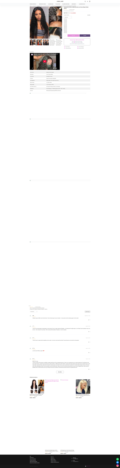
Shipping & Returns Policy (55, 462)
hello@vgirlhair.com (75, 461)
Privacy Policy (53, 459)
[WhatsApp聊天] (117, 459)
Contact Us (52, 458)
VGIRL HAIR (60, 1)
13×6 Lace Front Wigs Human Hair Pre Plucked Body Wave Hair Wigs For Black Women (51, 451)
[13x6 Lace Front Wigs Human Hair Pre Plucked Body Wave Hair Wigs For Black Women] (52, 414)
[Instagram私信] (117, 465)
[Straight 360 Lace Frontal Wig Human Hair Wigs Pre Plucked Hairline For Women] (37, 386)
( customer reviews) (71, 9)
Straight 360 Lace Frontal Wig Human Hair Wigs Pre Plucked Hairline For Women (36, 395)
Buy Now (85, 35)
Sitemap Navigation (33, 460)
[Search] (85, 1)
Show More (60, 371)
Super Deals (32, 457)
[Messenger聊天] (117, 462)
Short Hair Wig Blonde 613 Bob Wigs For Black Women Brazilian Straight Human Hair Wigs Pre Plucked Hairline (83, 395)
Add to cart (73, 35)
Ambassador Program (33, 461)
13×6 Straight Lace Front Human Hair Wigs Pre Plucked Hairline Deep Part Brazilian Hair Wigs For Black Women (67, 451)
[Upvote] (88, 331)
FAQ (30, 456)
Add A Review (87, 311)
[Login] (87, 1)
